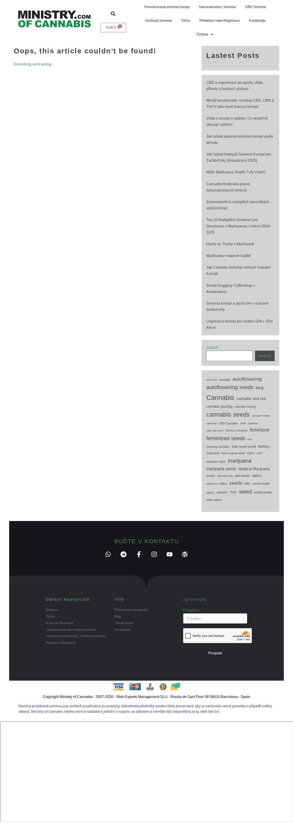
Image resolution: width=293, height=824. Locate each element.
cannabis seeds (228, 414)
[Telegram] (123, 554)
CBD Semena (255, 7)
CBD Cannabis (228, 423)
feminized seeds (225, 438)
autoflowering (247, 379)
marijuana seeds (221, 469)
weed (245, 491)
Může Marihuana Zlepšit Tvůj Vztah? (236, 172)
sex (247, 483)
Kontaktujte (257, 20)
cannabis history (245, 406)
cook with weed (214, 430)
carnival (211, 423)
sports (210, 492)
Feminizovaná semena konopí (167, 7)
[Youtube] (169, 554)
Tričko (185, 20)
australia (225, 379)
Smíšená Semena (158, 20)
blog (259, 387)
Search (212, 347)
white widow (214, 500)
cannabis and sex (251, 398)
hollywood (212, 453)
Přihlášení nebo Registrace (219, 20)
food (249, 439)
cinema (253, 423)
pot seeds (242, 475)
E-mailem (191, 610)
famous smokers (236, 430)
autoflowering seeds (230, 387)
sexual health (261, 483)
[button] (113, 13)
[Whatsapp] (108, 554)
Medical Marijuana (254, 469)
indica (251, 453)
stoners (222, 492)
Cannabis (220, 397)
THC (233, 492)
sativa (256, 475)
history (264, 446)
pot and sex (225, 475)
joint (259, 453)
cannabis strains (261, 415)
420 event (211, 379)
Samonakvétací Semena (217, 7)
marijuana (239, 461)
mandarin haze (216, 461)
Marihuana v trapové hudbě (228, 256)
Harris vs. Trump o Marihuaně (230, 244)
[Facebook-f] (139, 554)
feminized (259, 429)
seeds (235, 483)
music (210, 475)
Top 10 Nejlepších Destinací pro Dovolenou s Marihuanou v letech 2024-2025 (238, 226)
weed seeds (263, 492)
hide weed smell (244, 446)
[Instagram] (154, 554)
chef (243, 423)
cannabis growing (219, 406)
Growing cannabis (218, 446)
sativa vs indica (216, 483)
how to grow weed (233, 453)
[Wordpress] (185, 554)
